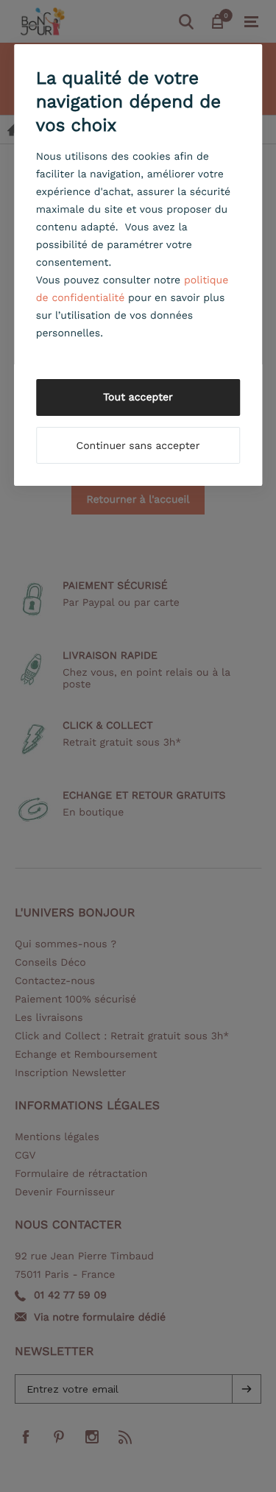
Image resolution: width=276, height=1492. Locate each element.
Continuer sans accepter (138, 446)
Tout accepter (138, 397)
